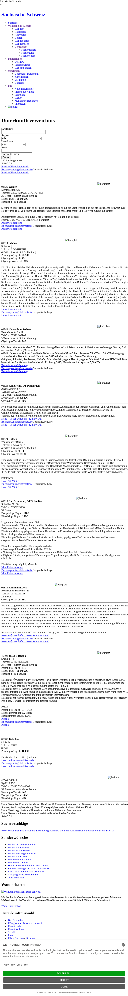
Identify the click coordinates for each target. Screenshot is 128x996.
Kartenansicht (22, 76)
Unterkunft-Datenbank (26, 73)
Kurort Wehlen (16, 929)
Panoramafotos (22, 64)
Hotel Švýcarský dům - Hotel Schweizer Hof (25, 635)
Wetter (18, 97)
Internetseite (26, 169)
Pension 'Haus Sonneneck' (15, 166)
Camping (19, 82)
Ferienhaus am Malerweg (14, 365)
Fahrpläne (20, 94)
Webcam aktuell (23, 67)
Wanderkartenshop (11, 906)
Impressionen (15, 58)
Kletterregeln (28, 55)
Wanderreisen (22, 43)
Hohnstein (99, 830)
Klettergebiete (28, 49)
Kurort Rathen (15, 926)
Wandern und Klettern (19, 25)
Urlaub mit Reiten (17, 856)
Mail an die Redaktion (26, 100)
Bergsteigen (21, 46)
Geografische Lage (42, 169)
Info (10, 85)
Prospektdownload (24, 91)
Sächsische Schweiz (23, 14)
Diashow (19, 61)
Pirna (11, 935)
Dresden (30, 938)
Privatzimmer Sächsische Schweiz (26, 871)
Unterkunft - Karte (18, 862)
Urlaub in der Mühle (19, 850)
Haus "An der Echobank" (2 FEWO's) (21, 418)
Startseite (13, 22)
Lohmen (64, 830)
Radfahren (20, 31)
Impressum (20, 103)
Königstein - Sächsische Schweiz (25, 923)
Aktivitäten (20, 34)
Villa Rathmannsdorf (12, 567)
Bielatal (110, 830)
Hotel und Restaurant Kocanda (17, 760)
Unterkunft (14, 70)
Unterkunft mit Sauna (19, 859)
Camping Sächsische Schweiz (24, 874)
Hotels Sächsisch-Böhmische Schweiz (28, 865)
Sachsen (19, 938)
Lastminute (20, 79)
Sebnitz (90, 830)
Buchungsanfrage (10, 169)
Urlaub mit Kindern (18, 847)
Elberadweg (42, 830)
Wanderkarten (22, 40)
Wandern (19, 28)
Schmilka (54, 830)
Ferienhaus (13, 830)
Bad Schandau (27, 830)
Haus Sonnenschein (11, 309)
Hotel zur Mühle (10, 481)
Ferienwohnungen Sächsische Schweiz (28, 868)
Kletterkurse (27, 52)
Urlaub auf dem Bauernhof (22, 844)
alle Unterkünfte (16, 877)
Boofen (18, 37)
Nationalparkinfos (24, 88)
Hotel (4, 830)
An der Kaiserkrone (11, 222)
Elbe (10, 938)
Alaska (5, 718)
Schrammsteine (77, 830)
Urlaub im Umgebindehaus (22, 853)
